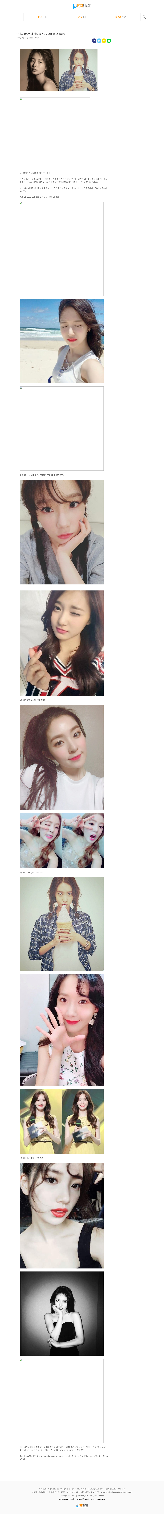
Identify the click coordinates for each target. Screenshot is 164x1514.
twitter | (80, 1499)
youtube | (72, 1499)
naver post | (63, 1499)
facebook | (86, 1499)
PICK (43, 16)
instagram (101, 1499)
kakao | (93, 1499)
